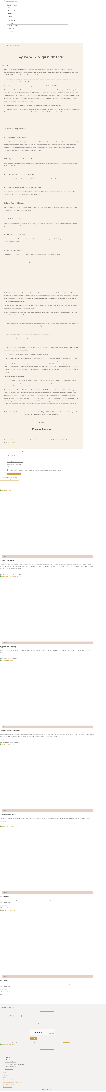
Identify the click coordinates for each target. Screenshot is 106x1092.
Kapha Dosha (4, 896)
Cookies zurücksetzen (10, 1066)
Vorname (32, 1018)
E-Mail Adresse (34, 1024)
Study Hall (12, 5)
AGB (6, 1059)
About (10, 13)
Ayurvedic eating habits (8, 814)
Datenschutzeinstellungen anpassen (14, 1064)
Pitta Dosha (4, 980)
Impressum (8, 1057)
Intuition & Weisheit (7, 560)
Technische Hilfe (9, 1069)
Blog (6, 1054)
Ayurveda (5, 65)
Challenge (12, 11)
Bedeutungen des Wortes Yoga (10, 730)
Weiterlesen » (3, 572)
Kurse (9, 8)
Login (10, 16)
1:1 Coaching (11, 442)
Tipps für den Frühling (8, 647)
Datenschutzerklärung (66, 1042)
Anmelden (33, 1038)
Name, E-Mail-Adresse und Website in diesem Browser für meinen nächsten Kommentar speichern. (35, 470)
